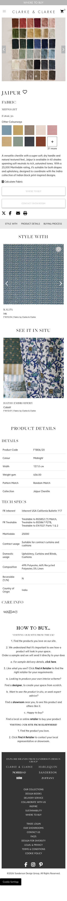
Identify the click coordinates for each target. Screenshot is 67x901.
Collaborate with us (33, 802)
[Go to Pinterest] (41, 865)
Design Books (33, 793)
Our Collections (34, 789)
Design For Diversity (33, 840)
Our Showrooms (33, 827)
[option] (33, 49)
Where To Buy (33, 2)
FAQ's (33, 836)
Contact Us (33, 832)
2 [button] (36, 76)
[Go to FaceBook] (26, 865)
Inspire (33, 806)
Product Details (30, 223)
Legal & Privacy (33, 844)
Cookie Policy (33, 853)
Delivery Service (33, 797)
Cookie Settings (11, 881)
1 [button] (31, 76)
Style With (11, 223)
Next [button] (63, 49)
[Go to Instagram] (33, 865)
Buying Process (53, 223)
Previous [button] (4, 49)
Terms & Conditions (33, 849)
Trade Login (34, 823)
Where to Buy (33, 191)
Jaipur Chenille (41, 491)
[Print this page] (26, 213)
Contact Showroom (34, 203)
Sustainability (33, 810)
